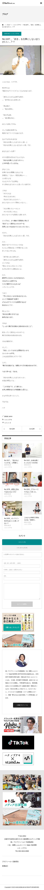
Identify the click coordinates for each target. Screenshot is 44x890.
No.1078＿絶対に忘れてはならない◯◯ (11, 490)
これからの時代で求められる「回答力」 (31, 519)
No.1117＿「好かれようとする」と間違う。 (11, 461)
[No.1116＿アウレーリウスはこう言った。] (32, 479)
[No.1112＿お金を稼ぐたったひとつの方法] (32, 450)
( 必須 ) (12, 563)
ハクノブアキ (15, 33)
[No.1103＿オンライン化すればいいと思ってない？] (12, 508)
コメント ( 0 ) (22, 542)
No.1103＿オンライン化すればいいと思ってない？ (11, 521)
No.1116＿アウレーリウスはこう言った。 (31, 490)
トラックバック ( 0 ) (22, 547)
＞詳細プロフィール (22, 705)
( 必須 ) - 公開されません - (13, 569)
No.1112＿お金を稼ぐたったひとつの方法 (31, 461)
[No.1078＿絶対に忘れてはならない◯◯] (12, 479)
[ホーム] (3, 25)
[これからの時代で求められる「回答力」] (32, 508)
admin (10, 416)
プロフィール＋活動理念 (10, 861)
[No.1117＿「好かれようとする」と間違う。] (12, 450)
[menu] (41, 3)
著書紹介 (5, 866)
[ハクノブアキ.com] (8, 3)
